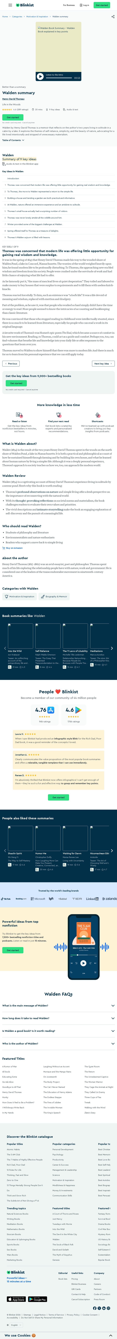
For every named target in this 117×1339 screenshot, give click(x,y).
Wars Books (12, 1255)
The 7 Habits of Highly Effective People (25, 1159)
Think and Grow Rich (16, 1195)
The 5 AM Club (13, 1154)
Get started (102, 5)
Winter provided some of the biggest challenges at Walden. (34, 224)
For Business (69, 5)
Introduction (13, 178)
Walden (56, 1239)
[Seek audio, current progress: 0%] (59, 77)
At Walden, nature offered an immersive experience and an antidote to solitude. (43, 204)
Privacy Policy (73, 1315)
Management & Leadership (65, 1170)
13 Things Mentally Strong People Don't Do (25, 1188)
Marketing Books (14, 1260)
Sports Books (13, 1244)
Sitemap (27, 1315)
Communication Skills (62, 1195)
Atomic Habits (13, 1149)
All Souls (6, 1071)
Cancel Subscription (80, 1299)
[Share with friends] (113, 16)
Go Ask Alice (7, 1082)
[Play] (40, 76)
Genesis (56, 1260)
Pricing (74, 1279)
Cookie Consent (90, 1315)
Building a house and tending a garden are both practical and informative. (41, 198)
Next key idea (101, 363)
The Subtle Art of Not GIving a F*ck (23, 1200)
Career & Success (60, 1165)
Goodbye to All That (11, 1087)
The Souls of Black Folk (63, 1244)
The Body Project (51, 1082)
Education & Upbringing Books (21, 1239)
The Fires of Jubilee (52, 1102)
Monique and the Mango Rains (57, 1071)
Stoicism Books (14, 1234)
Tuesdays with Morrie (62, 1224)
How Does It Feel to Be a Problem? (18, 1102)
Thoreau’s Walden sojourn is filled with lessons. (28, 237)
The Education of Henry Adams (57, 1092)
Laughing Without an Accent (56, 1066)
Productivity (58, 1159)
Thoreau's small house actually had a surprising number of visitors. (37, 211)
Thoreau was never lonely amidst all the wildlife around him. (34, 217)
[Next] (112, 648)
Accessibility (12, 1317)
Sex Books (11, 1249)
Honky (5, 1097)
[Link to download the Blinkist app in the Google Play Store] (37, 1299)
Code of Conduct (102, 1294)
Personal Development (63, 1149)
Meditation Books (15, 1224)
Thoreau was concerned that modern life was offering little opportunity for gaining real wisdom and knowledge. (59, 185)
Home (5, 16)
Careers (97, 1284)
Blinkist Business (78, 1284)
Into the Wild (58, 1229)
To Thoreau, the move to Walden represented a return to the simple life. (40, 191)
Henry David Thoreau (13, 99)
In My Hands (8, 1112)
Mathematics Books (16, 1229)
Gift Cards (75, 1289)
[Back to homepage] (25, 5)
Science (56, 1175)
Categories (17, 16)
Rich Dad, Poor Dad (16, 1165)
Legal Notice (40, 1315)
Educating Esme (9, 1077)
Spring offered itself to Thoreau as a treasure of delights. (33, 231)
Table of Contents (11, 140)
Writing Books (13, 1219)
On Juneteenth (50, 1077)
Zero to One (12, 1180)
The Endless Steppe (52, 1097)
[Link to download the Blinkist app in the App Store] (16, 1299)
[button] (58, 1005)
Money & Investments (62, 1190)
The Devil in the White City (65, 1234)
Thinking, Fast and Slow (17, 1175)
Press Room (99, 1299)
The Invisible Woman (52, 1107)
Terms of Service (56, 1315)
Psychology (58, 1154)
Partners (97, 1289)
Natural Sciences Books (17, 1214)
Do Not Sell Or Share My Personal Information (42, 1317)
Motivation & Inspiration (37, 16)
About (97, 1279)
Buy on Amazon (14, 548)
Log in (86, 5)
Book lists (62, 1279)
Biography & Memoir (56, 596)
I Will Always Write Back (13, 1107)
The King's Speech (51, 1112)
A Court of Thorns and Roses (66, 1214)
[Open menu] (10, 5)
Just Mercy (57, 1219)
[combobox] (16, 1325)
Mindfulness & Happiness (64, 1185)
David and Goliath (61, 1249)
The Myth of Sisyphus (62, 1255)
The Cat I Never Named (54, 1087)
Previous (12, 363)
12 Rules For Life (14, 1170)
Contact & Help (78, 1294)
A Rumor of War (9, 1066)
